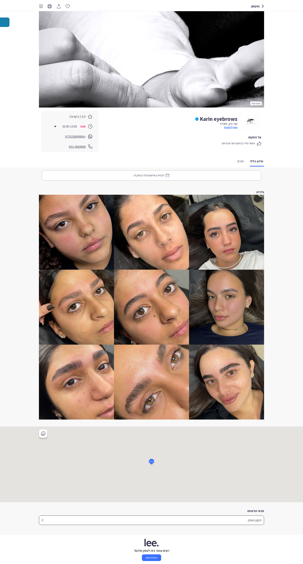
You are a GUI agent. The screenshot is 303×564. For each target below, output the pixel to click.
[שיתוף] (58, 6)
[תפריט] (41, 6)
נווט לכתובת (230, 127)
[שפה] (49, 6)
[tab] (257, 162)
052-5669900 (77, 146)
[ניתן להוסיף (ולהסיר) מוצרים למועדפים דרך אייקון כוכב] (68, 6)
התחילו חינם (151, 557)
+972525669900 (75, 136)
